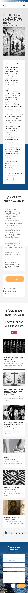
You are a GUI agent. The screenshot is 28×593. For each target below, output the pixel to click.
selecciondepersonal (11, 168)
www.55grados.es (10, 175)
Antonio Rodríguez (9, 25)
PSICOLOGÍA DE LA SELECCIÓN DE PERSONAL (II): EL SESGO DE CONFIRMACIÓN (13, 391)
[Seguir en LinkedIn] (12, 332)
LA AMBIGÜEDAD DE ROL (11, 487)
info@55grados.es (8, 293)
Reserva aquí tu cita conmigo (15, 279)
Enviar (21, 585)
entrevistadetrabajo (11, 161)
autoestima (8, 163)
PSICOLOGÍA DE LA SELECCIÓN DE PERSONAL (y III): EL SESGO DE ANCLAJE (13, 358)
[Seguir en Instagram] (15, 332)
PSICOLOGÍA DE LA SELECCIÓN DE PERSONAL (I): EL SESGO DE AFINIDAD (14, 424)
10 (22, 533)
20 (25, 533)
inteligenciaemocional (11, 165)
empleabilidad (9, 170)
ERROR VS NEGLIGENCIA (12, 517)
